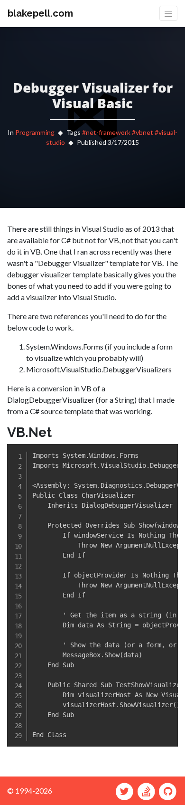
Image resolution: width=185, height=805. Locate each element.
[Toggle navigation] (168, 13)
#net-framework (106, 132)
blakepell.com (40, 13)
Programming (35, 132)
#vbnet (142, 132)
